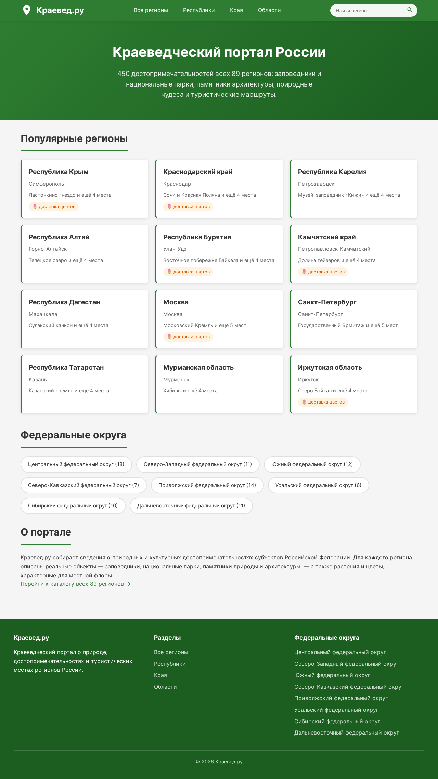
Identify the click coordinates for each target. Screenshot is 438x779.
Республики (199, 9)
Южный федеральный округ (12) (312, 464)
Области (269, 9)
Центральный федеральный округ (340, 652)
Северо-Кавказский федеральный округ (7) (83, 485)
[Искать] (410, 10)
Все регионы (151, 9)
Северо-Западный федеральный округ (346, 663)
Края (236, 9)
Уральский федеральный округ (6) (318, 485)
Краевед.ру (60, 10)
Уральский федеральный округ (336, 709)
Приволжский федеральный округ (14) (207, 485)
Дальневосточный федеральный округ (346, 732)
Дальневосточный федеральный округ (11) (191, 505)
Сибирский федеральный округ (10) (73, 505)
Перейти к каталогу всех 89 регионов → (76, 583)
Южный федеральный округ (332, 675)
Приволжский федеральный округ (341, 698)
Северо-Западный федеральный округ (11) (198, 464)
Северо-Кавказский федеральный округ (349, 686)
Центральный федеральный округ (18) (76, 464)
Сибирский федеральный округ (337, 721)
